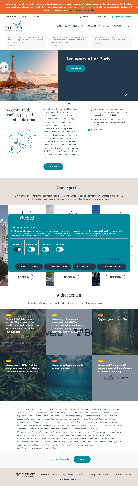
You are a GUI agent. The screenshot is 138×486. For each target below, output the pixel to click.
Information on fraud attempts (69, 479)
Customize (82, 267)
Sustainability (101, 17)
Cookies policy (104, 474)
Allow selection (57, 267)
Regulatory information (122, 17)
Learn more (75, 68)
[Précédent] (126, 95)
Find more (15, 346)
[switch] (31, 249)
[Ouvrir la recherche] (128, 26)
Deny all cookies (29, 267)
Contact (85, 17)
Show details (114, 259)
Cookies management (122, 474)
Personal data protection (62, 474)
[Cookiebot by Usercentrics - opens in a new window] (22, 218)
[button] (64, 103)
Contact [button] (82, 459)
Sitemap (92, 474)
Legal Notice (80, 474)
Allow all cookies (111, 267)
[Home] (13, 26)
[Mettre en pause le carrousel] (121, 95)
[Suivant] (130, 95)
